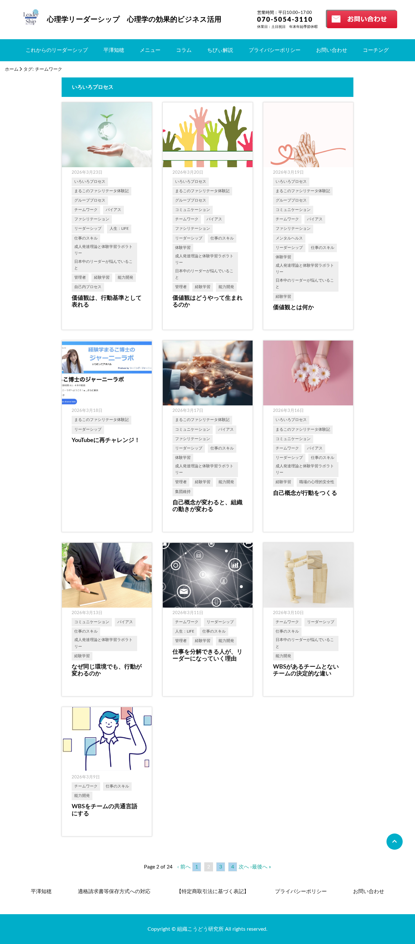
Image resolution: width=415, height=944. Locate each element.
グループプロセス (89, 200)
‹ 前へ (184, 866)
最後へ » (261, 866)
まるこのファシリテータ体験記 (101, 191)
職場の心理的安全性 (316, 482)
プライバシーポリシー (275, 50)
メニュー (150, 50)
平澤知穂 (113, 50)
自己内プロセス (87, 287)
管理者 (80, 277)
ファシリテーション (91, 219)
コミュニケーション (192, 210)
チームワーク (86, 210)
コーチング (376, 50)
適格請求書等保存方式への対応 (114, 891)
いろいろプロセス (89, 181)
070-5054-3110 (285, 20)
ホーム (11, 69)
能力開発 (125, 277)
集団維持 (183, 492)
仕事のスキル (86, 238)
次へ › (245, 866)
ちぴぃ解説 (220, 50)
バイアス (113, 210)
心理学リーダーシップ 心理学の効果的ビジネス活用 (134, 19)
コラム (184, 50)
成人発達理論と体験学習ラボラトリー (103, 250)
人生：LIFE (119, 228)
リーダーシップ (87, 228)
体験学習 (183, 248)
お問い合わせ (331, 50)
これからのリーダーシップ (57, 50)
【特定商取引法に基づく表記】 (212, 891)
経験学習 (102, 277)
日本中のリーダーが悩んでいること (103, 265)
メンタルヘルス (289, 238)
